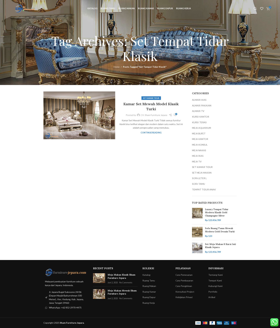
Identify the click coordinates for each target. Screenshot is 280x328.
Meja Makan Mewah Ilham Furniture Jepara (122, 292)
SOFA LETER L (199, 178)
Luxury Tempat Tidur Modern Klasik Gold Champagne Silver (216, 212)
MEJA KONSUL (200, 144)
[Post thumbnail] (99, 278)
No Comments (125, 282)
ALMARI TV (198, 111)
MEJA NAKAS (199, 150)
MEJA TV (197, 161)
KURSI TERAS (199, 122)
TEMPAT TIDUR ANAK (204, 189)
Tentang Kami (215, 274)
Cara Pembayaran (184, 280)
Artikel (211, 297)
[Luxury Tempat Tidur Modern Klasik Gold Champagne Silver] (197, 215)
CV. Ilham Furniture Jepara (154, 115)
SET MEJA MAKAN (201, 172)
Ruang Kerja (148, 302)
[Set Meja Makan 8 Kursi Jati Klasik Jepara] (197, 248)
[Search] (255, 8)
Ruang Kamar (149, 291)
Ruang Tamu (148, 280)
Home (117, 66)
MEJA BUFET (198, 133)
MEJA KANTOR (200, 139)
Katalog (146, 274)
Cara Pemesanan (183, 274)
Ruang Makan (149, 286)
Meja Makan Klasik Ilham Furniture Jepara (121, 276)
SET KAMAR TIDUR (151, 98)
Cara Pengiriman (183, 286)
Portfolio (212, 291)
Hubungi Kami (215, 286)
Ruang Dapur (149, 297)
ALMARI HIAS (199, 99)
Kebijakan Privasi (183, 297)
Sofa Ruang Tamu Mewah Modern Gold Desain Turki (220, 230)
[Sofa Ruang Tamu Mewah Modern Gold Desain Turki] (197, 232)
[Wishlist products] (261, 8)
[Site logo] (25, 8)
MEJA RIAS (198, 155)
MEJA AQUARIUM (201, 127)
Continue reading (151, 132)
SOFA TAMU (198, 183)
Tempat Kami (215, 280)
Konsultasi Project (184, 291)
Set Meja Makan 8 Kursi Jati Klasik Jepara (220, 246)
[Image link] (66, 272)
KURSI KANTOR (200, 116)
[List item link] (66, 297)
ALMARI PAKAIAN (201, 105)
